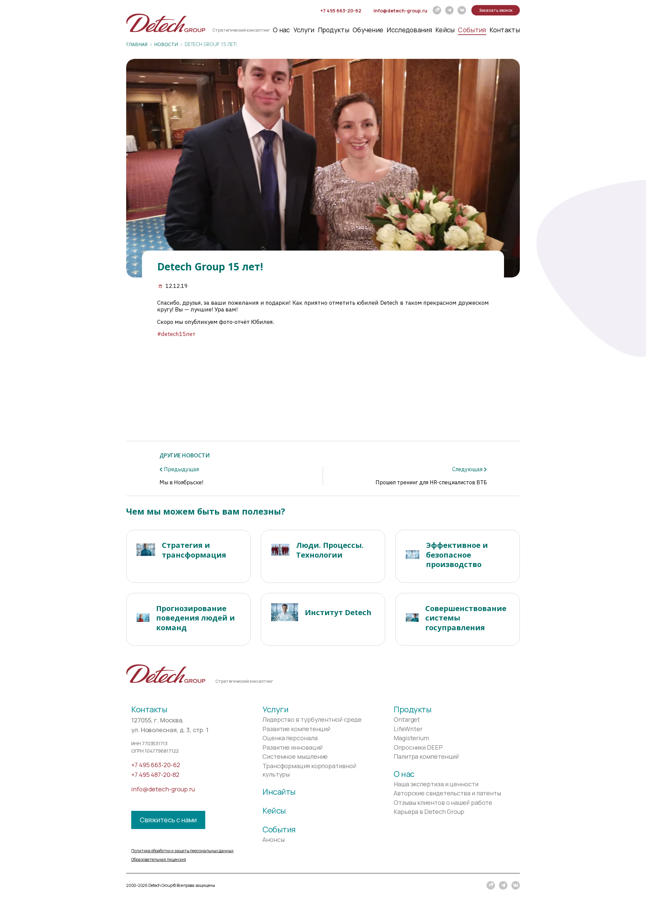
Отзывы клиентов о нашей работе (443, 802)
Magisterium (411, 738)
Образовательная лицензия (158, 859)
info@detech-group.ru (400, 10)
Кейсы (445, 30)
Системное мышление (295, 756)
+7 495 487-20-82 (155, 774)
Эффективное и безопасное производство (457, 554)
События (472, 30)
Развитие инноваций (292, 747)
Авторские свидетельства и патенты (447, 793)
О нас (281, 30)
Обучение (368, 30)
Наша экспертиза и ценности (436, 784)
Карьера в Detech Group (429, 811)
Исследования (409, 30)
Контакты (505, 30)
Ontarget (407, 719)
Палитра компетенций (426, 756)
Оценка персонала (290, 738)
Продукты (333, 30)
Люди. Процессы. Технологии (330, 550)
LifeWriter (408, 729)
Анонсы (273, 839)
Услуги (304, 30)
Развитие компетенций (296, 729)
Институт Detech (338, 612)
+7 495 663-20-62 (340, 10)
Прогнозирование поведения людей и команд (195, 617)
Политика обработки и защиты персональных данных (182, 851)
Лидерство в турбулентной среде (312, 719)
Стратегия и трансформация (194, 550)
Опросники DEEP (418, 747)
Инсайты (279, 791)
